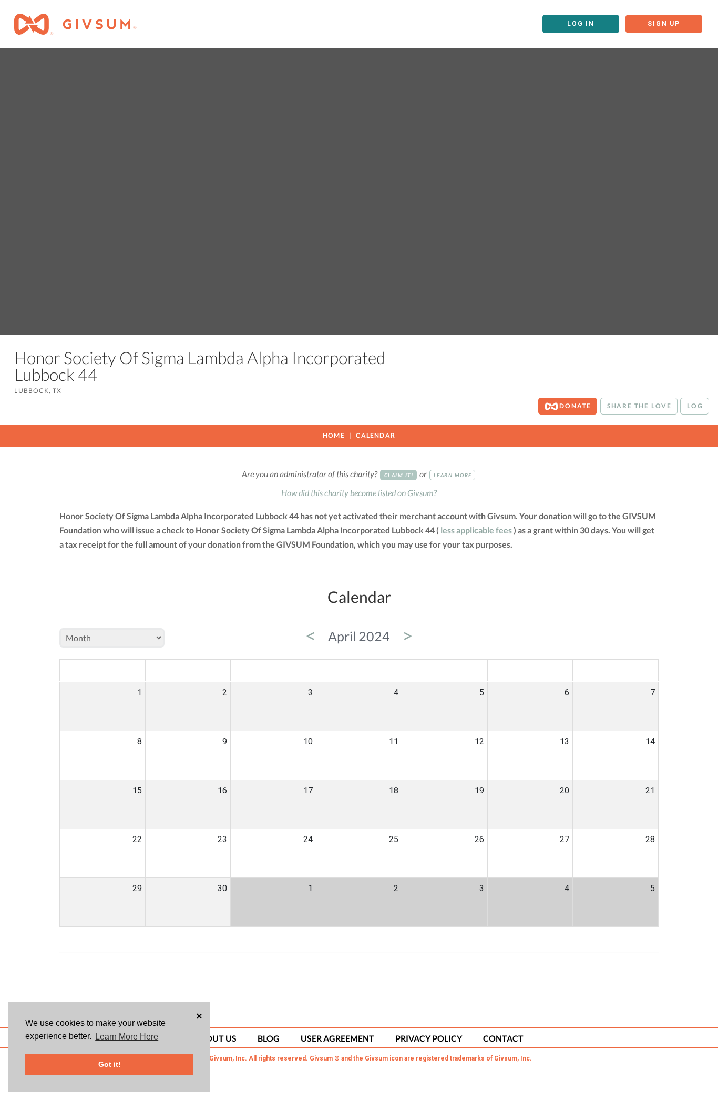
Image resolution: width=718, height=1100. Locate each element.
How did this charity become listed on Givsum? (359, 493)
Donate (575, 406)
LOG (695, 406)
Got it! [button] (109, 1064)
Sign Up (664, 23)
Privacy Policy (428, 1038)
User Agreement (337, 1038)
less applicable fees (476, 530)
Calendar (375, 435)
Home (334, 435)
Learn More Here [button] (126, 1036)
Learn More (453, 475)
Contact (503, 1038)
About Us (215, 1038)
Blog (269, 1038)
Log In (580, 23)
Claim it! (399, 475)
